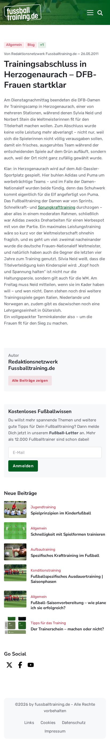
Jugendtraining (43, 507)
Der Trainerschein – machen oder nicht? (67, 629)
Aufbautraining (43, 549)
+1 (42, 45)
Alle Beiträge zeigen (30, 380)
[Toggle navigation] (90, 13)
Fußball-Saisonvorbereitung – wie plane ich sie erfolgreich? (68, 605)
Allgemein (14, 45)
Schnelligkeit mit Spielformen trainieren (68, 534)
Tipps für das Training (48, 623)
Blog (31, 45)
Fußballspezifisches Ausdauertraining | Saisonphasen (67, 579)
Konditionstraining (46, 570)
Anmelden (23, 466)
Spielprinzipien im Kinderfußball (61, 513)
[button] (100, 12)
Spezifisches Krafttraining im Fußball (65, 555)
